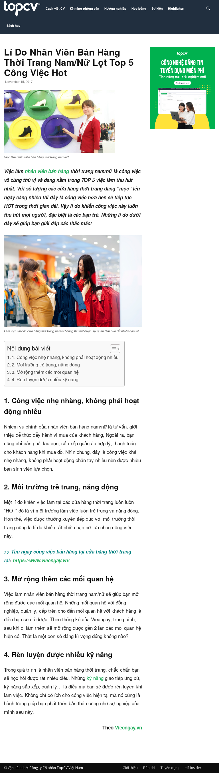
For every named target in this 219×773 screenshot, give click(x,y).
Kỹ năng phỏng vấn (84, 8)
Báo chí (149, 767)
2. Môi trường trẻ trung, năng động (46, 364)
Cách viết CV (55, 8)
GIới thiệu (130, 767)
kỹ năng (95, 677)
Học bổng (138, 8)
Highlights (176, 8)
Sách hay (13, 25)
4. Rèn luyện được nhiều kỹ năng (45, 379)
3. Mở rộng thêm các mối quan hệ (45, 371)
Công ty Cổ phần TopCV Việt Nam (56, 767)
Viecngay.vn (127, 727)
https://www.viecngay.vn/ (40, 560)
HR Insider (193, 767)
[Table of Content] (115, 348)
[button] (208, 8)
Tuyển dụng (170, 767)
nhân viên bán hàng (47, 171)
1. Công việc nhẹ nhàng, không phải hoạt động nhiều (65, 357)
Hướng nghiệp (115, 8)
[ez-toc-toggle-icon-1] (112, 349)
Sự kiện (157, 8)
